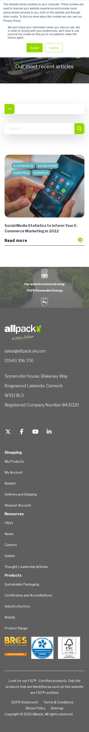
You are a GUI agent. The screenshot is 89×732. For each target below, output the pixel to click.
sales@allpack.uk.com (25, 351)
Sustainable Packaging (22, 584)
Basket (10, 483)
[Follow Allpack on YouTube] (35, 432)
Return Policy (35, 708)
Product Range (16, 628)
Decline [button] (54, 48)
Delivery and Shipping (21, 494)
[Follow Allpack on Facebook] (21, 432)
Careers (11, 545)
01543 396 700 (19, 360)
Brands (10, 617)
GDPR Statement (24, 702)
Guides (10, 556)
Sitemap (57, 708)
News (9, 534)
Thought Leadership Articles (26, 567)
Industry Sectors (17, 606)
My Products (14, 461)
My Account (14, 472)
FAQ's (9, 523)
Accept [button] (34, 48)
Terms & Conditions (58, 702)
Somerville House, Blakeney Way (36, 376)
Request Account (18, 505)
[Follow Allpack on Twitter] (8, 432)
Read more (16, 240)
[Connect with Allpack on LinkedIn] (49, 432)
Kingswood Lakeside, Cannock (34, 385)
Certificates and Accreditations (28, 595)
